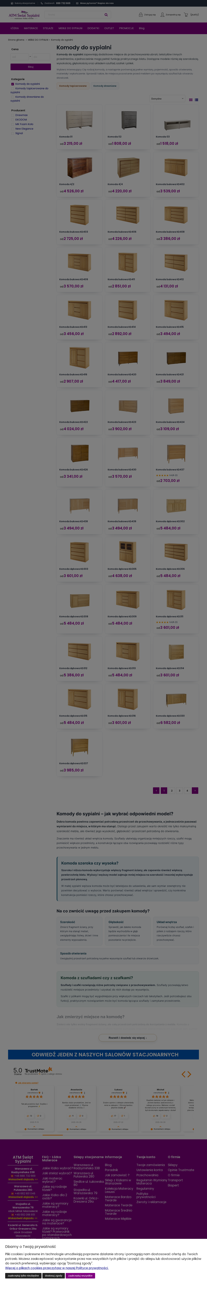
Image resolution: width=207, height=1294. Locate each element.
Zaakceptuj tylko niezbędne (23, 1275)
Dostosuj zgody (53, 1275)
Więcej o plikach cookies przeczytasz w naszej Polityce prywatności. (57, 1268)
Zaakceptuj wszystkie (80, 1275)
